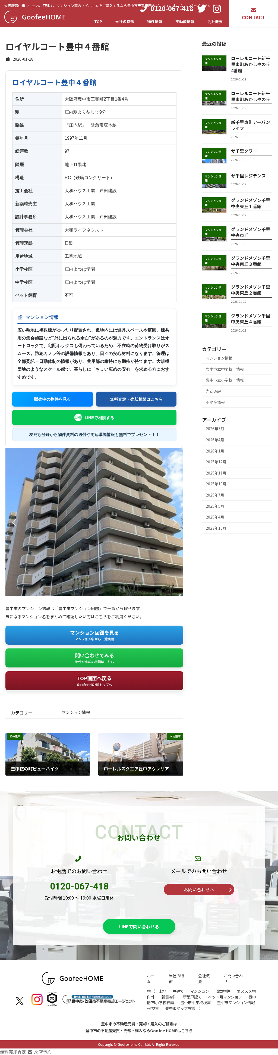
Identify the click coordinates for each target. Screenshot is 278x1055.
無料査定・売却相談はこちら (136, 399)
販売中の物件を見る (52, 399)
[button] (14, 522)
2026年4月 (215, 439)
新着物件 (168, 997)
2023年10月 (216, 528)
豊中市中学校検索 (195, 1002)
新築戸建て (192, 997)
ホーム (150, 978)
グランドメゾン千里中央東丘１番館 (250, 203)
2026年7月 (215, 428)
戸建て (178, 991)
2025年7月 (215, 495)
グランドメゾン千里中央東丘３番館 (250, 261)
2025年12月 (216, 461)
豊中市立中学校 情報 (225, 369)
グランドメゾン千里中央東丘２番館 (250, 289)
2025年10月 (216, 483)
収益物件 (222, 991)
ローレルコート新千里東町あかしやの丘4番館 (250, 64)
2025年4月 (215, 517)
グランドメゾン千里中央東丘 (250, 232)
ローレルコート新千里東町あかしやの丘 (250, 96)
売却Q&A (213, 391)
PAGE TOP (267, 1018)
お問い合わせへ (199, 889)
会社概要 (204, 978)
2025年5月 (215, 506)
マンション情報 (219, 358)
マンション (199, 991)
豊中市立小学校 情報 (225, 380)
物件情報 (149, 999)
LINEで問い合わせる (139, 926)
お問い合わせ (233, 978)
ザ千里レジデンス (248, 175)
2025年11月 (216, 473)
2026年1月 (215, 451)
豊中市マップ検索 (180, 1008)
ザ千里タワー (244, 151)
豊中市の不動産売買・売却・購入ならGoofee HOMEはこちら (139, 1030)
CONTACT (253, 17)
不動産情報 (215, 402)
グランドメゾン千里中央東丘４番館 (250, 318)
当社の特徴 (176, 978)
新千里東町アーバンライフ (250, 125)
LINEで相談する (99, 417)
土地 (162, 991)
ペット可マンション (225, 997)
